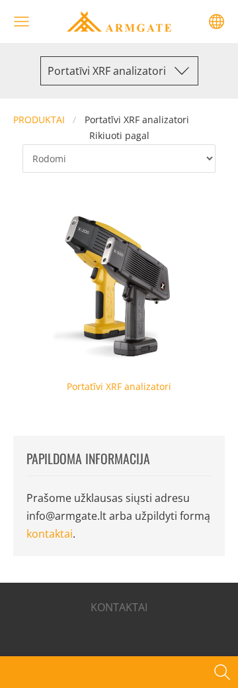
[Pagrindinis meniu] (21, 21)
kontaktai (49, 533)
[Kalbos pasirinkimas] (216, 21)
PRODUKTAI (39, 119)
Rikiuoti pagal (119, 135)
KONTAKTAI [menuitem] (119, 607)
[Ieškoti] (222, 672)
